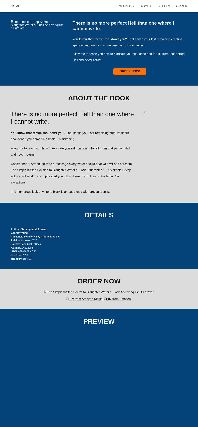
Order (181, 6)
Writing (23, 233)
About (146, 6)
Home (15, 6)
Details (163, 6)
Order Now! (130, 71)
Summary (127, 6)
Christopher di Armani (33, 229)
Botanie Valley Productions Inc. (42, 236)
